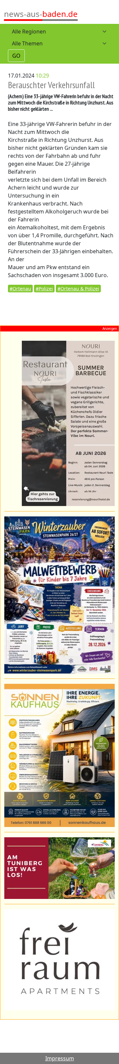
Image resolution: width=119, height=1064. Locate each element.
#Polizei (44, 288)
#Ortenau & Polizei (78, 288)
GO (16, 55)
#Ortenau (20, 288)
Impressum (59, 1058)
